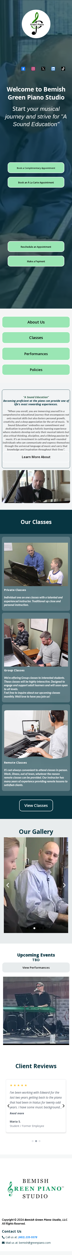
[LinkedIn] (53, 69)
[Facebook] (23, 69)
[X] (43, 69)
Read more (17, 1113)
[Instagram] (33, 69)
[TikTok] (63, 69)
